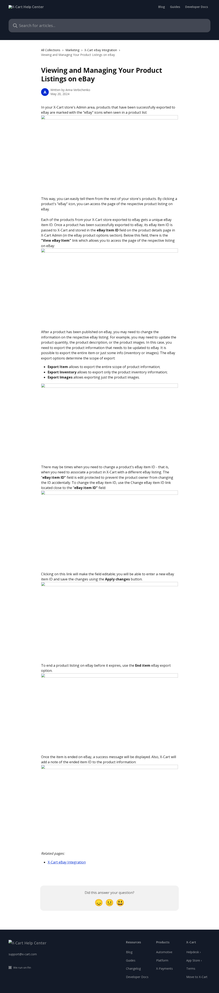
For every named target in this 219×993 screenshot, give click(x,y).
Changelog (133, 968)
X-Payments (164, 968)
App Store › (194, 960)
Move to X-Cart (196, 977)
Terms (190, 968)
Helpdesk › (193, 952)
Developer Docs (196, 6)
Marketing (72, 50)
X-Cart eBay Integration (100, 50)
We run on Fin (22, 967)
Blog (161, 6)
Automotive (164, 952)
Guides (175, 6)
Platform (162, 960)
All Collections (50, 50)
